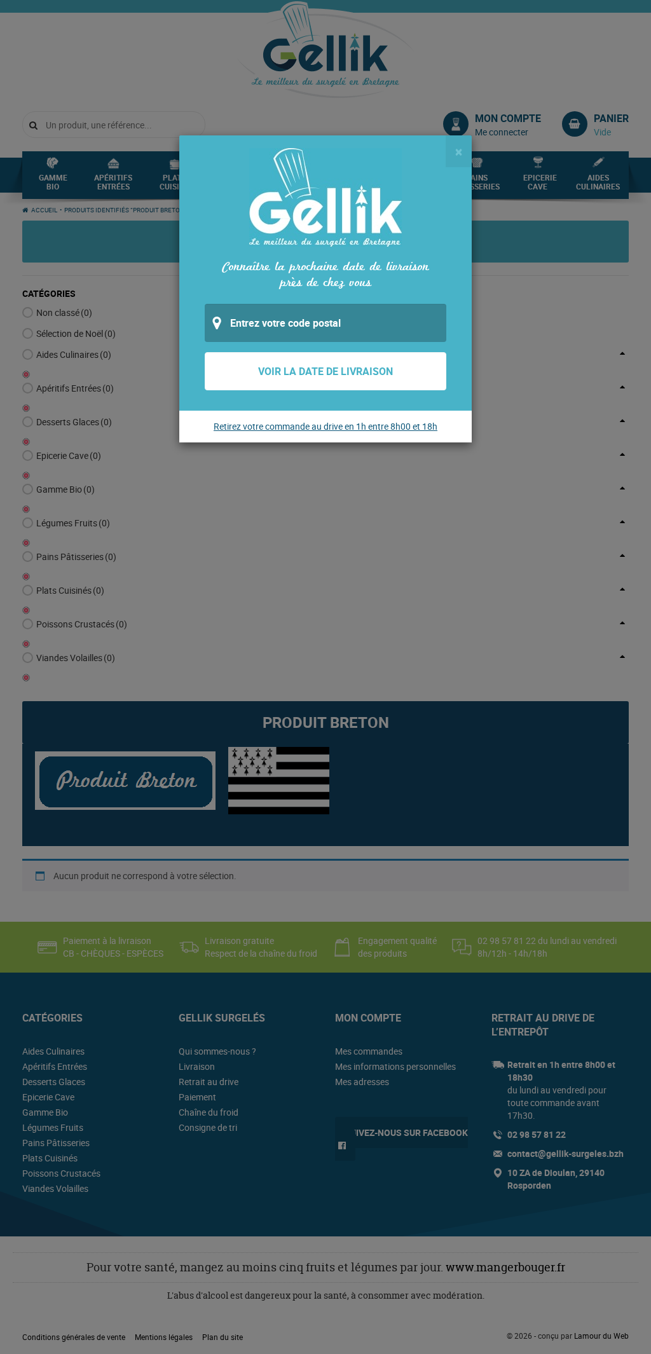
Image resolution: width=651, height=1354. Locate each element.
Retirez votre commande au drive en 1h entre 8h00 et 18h (325, 426)
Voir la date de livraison (325, 371)
